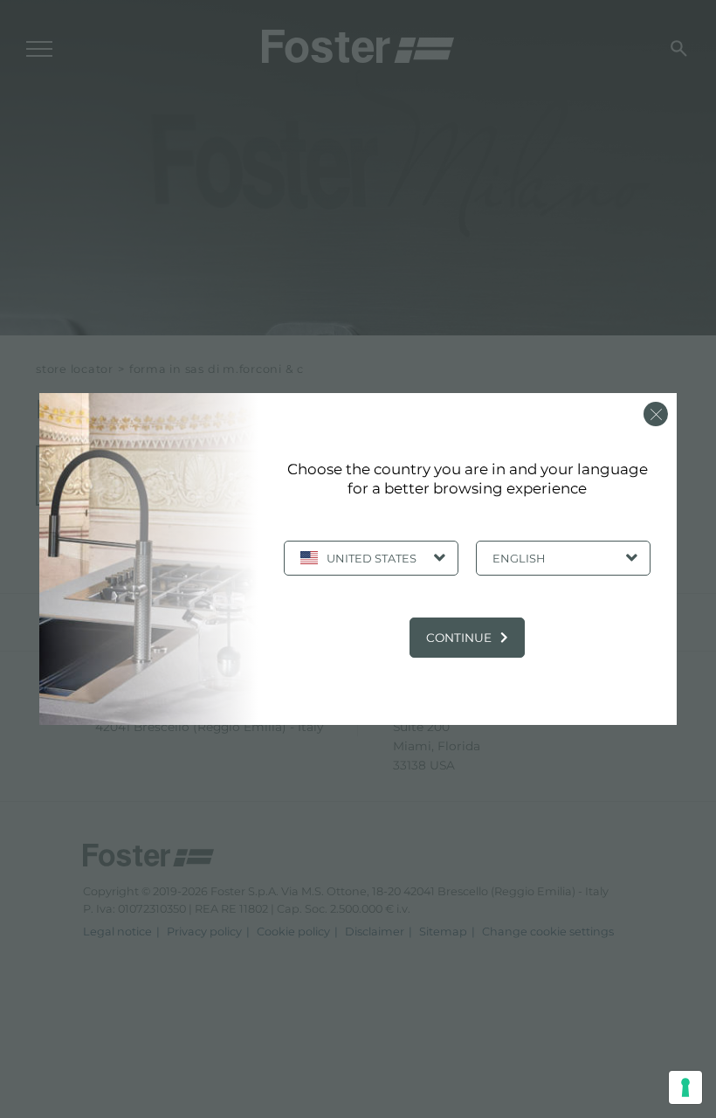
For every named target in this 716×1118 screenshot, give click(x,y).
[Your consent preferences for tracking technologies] (685, 1087)
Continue (459, 638)
